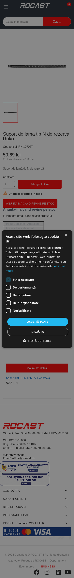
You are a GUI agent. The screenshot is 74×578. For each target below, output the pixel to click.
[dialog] (37, 289)
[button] (37, 341)
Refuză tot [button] (38, 332)
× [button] (65, 235)
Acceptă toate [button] (37, 321)
